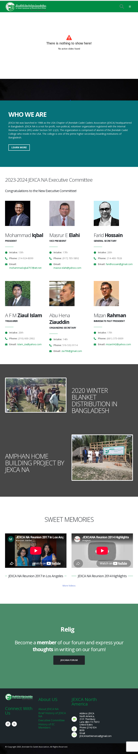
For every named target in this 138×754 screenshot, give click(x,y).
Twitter (14, 723)
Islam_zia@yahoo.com (29, 344)
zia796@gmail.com (71, 351)
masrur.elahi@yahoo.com (67, 267)
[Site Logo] (26, 7)
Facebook (7, 723)
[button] (122, 6)
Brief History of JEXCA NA (52, 714)
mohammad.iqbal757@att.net (25, 267)
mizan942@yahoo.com (118, 344)
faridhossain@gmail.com (119, 264)
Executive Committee (51, 720)
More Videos (69, 585)
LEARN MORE (19, 147)
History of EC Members (46, 725)
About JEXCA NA (48, 709)
